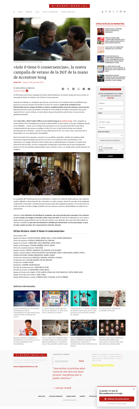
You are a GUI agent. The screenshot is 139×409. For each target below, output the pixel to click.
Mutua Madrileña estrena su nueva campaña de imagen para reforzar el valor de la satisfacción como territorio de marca (84, 341)
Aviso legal (41, 396)
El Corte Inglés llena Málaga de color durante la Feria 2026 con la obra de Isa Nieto (115, 68)
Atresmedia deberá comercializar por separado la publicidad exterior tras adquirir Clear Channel (115, 78)
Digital (37, 12)
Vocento (118, 359)
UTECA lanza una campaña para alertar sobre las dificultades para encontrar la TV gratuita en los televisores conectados (55, 340)
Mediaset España (114, 354)
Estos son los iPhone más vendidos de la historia (114, 48)
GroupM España (108, 359)
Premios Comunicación (68, 12)
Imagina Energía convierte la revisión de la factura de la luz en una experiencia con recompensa (27, 340)
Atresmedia (103, 354)
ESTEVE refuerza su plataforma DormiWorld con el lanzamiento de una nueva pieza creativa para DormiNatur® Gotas (114, 59)
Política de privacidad (55, 396)
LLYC (100, 357)
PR (14, 12)
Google (94, 357)
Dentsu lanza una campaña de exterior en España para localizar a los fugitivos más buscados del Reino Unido (111, 340)
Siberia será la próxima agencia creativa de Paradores (113, 30)
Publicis (105, 357)
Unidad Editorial (116, 357)
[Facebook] (110, 12)
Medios (20, 12)
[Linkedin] (121, 12)
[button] (63, 89)
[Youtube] (124, 12)
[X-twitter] (113, 12)
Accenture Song (19, 90)
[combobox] (64, 361)
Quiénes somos (71, 396)
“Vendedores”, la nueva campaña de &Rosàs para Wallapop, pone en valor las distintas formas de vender (84, 311)
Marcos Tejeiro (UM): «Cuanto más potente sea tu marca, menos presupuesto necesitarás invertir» (115, 40)
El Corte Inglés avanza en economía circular (109, 309)
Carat (99, 361)
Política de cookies (95, 396)
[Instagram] (117, 12)
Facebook (95, 354)
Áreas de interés (103, 132)
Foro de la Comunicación (50, 12)
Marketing (29, 12)
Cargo (100, 113)
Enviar (110, 156)
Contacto (82, 396)
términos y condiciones (113, 140)
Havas (93, 361)
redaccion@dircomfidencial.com (26, 366)
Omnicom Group (97, 359)
